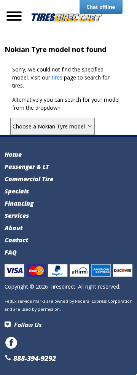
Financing (19, 203)
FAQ (11, 252)
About (14, 228)
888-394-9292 (33, 358)
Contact (16, 240)
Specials (17, 191)
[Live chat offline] (101, 7)
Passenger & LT (27, 166)
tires (57, 77)
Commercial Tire (29, 179)
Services (17, 215)
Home (13, 154)
